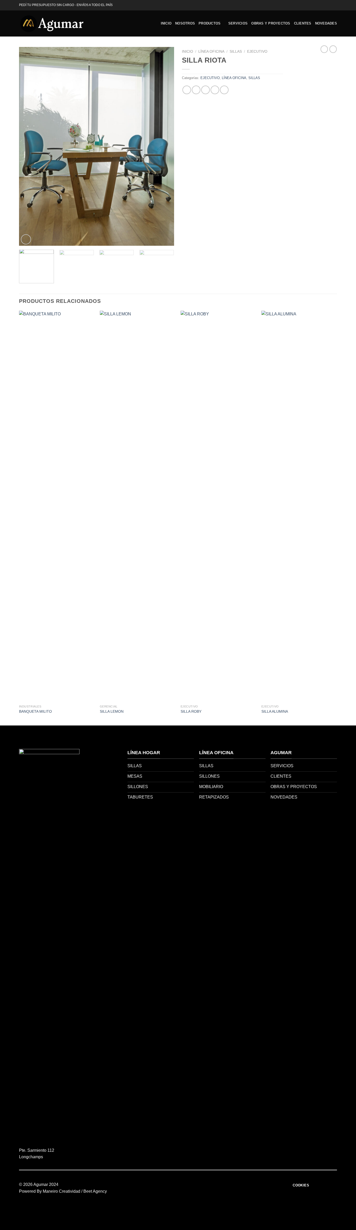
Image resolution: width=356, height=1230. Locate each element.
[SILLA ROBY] (218, 506)
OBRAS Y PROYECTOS (270, 23)
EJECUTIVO (257, 51)
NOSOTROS (185, 23)
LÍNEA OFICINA (211, 51)
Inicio (187, 51)
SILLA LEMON (112, 711)
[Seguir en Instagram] (334, 5)
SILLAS (236, 51)
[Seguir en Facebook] (329, 5)
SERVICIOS (238, 23)
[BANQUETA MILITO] (57, 506)
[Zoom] (26, 239)
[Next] (164, 146)
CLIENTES (302, 23)
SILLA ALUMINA (274, 711)
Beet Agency (95, 1191)
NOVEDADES (326, 23)
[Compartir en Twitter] (196, 90)
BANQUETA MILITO (35, 711)
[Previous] (28, 146)
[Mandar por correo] (205, 90)
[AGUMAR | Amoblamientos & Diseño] (51, 23)
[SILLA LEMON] (137, 506)
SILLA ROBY (191, 711)
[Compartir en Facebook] (186, 90)
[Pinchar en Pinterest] (215, 90)
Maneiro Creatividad (61, 1191)
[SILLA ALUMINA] (299, 506)
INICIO (166, 23)
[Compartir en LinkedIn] (224, 90)
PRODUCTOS (209, 23)
